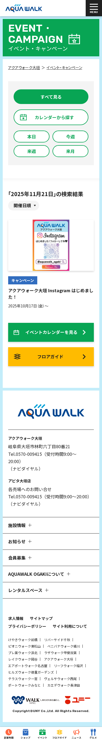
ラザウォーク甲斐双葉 (60, 652)
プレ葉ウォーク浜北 (23, 652)
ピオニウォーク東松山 (24, 646)
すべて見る (51, 96)
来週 (31, 151)
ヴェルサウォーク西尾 (60, 678)
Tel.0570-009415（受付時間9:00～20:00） (50, 496)
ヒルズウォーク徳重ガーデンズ (31, 672)
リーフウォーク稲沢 (68, 665)
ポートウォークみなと (24, 685)
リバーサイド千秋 (57, 639)
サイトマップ (41, 618)
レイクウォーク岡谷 (23, 659)
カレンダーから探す (54, 117)
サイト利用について (70, 626)
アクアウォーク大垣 (58, 659)
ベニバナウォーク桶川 (63, 646)
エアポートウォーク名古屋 (27, 665)
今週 (70, 136)
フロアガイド (50, 356)
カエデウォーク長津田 (63, 685)
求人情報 (15, 618)
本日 (31, 136)
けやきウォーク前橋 (23, 639)
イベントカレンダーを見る (51, 332)
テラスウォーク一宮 (23, 678)
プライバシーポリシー (27, 626)
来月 (70, 151)
